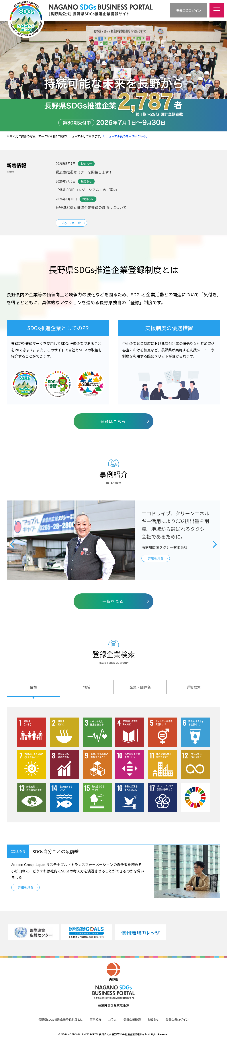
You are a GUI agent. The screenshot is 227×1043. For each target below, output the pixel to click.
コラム (112, 1019)
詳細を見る (25, 887)
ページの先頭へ (218, 1034)
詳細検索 (193, 687)
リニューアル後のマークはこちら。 (126, 136)
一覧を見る (112, 601)
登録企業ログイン (177, 1019)
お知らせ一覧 (71, 223)
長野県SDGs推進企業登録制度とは (60, 1019)
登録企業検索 (132, 1019)
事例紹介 (95, 1019)
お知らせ (153, 1019)
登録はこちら (113, 421)
